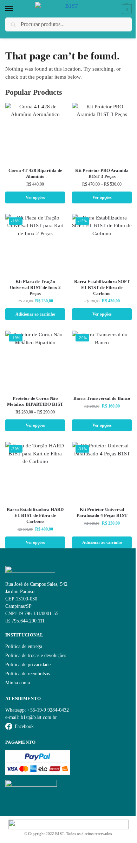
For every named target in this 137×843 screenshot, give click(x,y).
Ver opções (35, 197)
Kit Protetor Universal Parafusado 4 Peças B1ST (102, 512)
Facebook (24, 726)
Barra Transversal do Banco (101, 398)
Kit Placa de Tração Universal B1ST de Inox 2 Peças (35, 287)
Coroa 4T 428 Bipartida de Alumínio (35, 173)
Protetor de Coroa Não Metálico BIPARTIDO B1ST (35, 401)
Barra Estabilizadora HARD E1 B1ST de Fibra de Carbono (35, 515)
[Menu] (15, 8)
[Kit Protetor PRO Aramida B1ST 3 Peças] (102, 132)
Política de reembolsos (27, 673)
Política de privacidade (28, 664)
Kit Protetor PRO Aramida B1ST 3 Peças (102, 173)
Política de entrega (23, 646)
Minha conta (17, 682)
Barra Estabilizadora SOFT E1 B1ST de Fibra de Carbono (102, 287)
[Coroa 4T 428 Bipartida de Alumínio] (35, 132)
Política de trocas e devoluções (35, 655)
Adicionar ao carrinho (35, 314)
